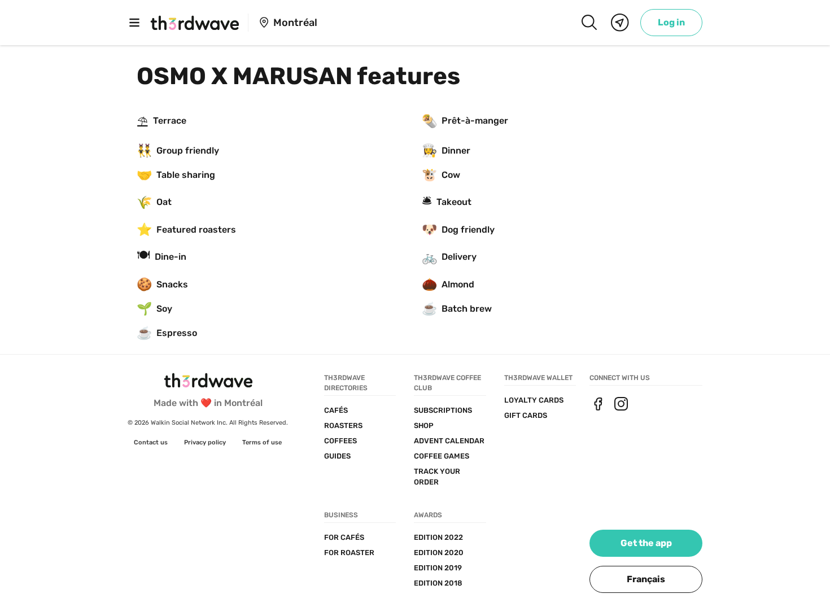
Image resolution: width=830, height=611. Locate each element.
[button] (645, 579)
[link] (671, 22)
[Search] (589, 22)
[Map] (620, 22)
